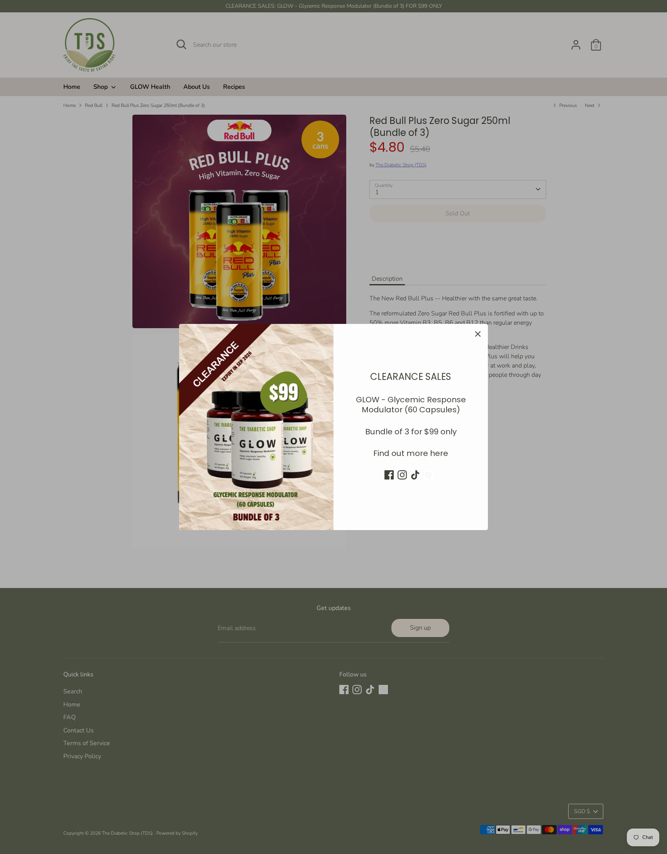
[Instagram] (402, 475)
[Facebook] (389, 475)
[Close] (477, 333)
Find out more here (410, 453)
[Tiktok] (415, 475)
